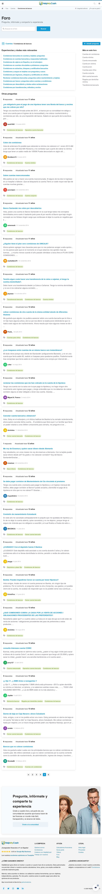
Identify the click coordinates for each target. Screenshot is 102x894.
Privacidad (81, 850)
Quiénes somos (39, 847)
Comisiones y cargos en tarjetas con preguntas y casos (24, 71)
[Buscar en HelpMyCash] (95, 3)
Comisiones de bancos (15, 130)
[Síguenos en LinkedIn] (23, 888)
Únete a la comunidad (30, 824)
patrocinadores (26, 882)
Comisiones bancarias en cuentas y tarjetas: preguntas (24, 56)
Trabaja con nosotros (41, 855)
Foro (7, 8)
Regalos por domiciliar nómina (32, 701)
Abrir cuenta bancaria (90, 76)
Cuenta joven (87, 67)
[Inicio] (47, 3)
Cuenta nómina (30, 163)
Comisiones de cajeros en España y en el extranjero (22, 62)
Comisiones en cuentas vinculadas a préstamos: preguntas (25, 65)
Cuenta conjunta (30, 196)
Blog (57, 857)
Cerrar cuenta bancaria (15, 436)
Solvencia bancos (13, 701)
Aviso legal (81, 847)
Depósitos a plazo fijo (14, 567)
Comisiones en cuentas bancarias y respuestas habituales (25, 59)
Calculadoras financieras (64, 847)
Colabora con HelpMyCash (43, 852)
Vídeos (58, 852)
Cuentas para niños (13, 338)
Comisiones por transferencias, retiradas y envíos (22, 87)
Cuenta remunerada (13, 668)
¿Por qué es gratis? (94, 8)
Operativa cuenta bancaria (34, 130)
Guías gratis (60, 850)
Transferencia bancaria (15, 299)
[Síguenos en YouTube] (18, 888)
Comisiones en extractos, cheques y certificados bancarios (25, 68)
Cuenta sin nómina (89, 63)
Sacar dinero (11, 469)
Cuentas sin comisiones (33, 767)
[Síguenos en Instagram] (13, 888)
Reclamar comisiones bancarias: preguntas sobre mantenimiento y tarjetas (31, 78)
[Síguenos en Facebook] (4, 888)
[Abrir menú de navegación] (3, 3)
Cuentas (13, 8)
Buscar (43, 29)
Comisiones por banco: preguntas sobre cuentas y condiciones (27, 81)
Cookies (81, 852)
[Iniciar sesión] (99, 3)
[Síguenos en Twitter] (8, 888)
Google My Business (24, 851)
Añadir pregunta (92, 43)
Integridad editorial (82, 8)
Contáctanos (39, 850)
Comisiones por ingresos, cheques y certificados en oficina (25, 75)
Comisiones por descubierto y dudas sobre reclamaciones (25, 84)
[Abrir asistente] (95, 888)
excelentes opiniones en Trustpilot (22, 855)
